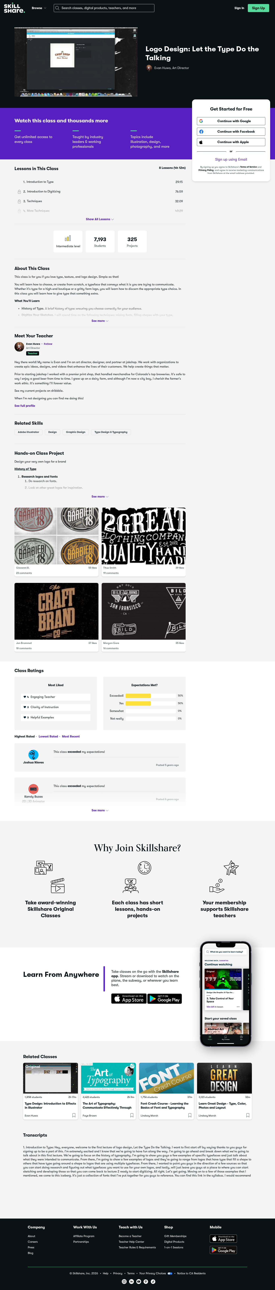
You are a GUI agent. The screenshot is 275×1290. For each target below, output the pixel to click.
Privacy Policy (206, 170)
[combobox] (104, 8)
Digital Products (174, 1241)
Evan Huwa (39, 343)
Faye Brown (90, 1115)
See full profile (24, 406)
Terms (130, 1273)
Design (52, 431)
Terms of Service (248, 167)
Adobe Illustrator (28, 431)
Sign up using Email (231, 159)
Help (105, 1273)
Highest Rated (24, 736)
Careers (33, 1241)
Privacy (117, 1273)
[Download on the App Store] (127, 999)
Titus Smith (109, 567)
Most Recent (70, 736)
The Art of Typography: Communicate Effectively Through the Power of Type (107, 1107)
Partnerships (81, 1241)
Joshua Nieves (33, 762)
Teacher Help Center (131, 1241)
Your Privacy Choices (152, 1273)
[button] (45, 7)
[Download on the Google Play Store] (228, 1250)
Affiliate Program (83, 1236)
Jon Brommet (24, 642)
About (31, 1236)
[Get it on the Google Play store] (165, 999)
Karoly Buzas (33, 796)
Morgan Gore (111, 642)
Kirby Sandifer (32, 496)
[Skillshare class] (50, 1078)
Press (31, 1247)
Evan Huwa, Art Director (171, 68)
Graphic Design (75, 431)
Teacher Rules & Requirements (137, 1247)
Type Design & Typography (111, 431)
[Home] (14, 8)
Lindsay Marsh (149, 1115)
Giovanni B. (23, 567)
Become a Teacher (130, 1236)
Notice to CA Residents (191, 1273)
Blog (30, 1253)
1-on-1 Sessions (173, 1247)
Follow (48, 343)
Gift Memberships (175, 1236)
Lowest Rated (48, 736)
